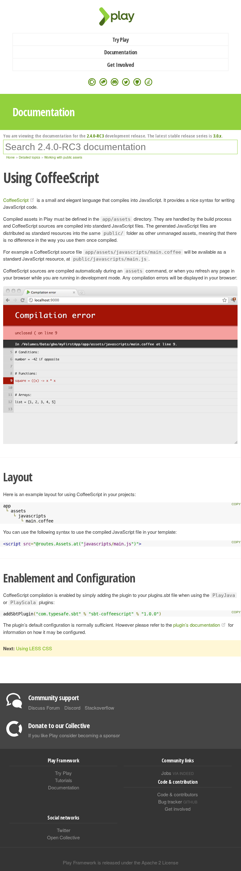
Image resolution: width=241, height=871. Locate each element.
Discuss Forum (44, 707)
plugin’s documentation (196, 624)
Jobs (177, 773)
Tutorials (63, 780)
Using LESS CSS (34, 648)
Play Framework (120, 16)
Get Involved (120, 64)
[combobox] (120, 147)
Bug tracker (177, 801)
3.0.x (217, 136)
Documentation (120, 52)
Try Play (120, 39)
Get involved (177, 808)
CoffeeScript (16, 200)
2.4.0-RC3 (95, 136)
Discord (72, 707)
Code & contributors (177, 794)
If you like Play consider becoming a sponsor (74, 735)
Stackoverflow (99, 707)
